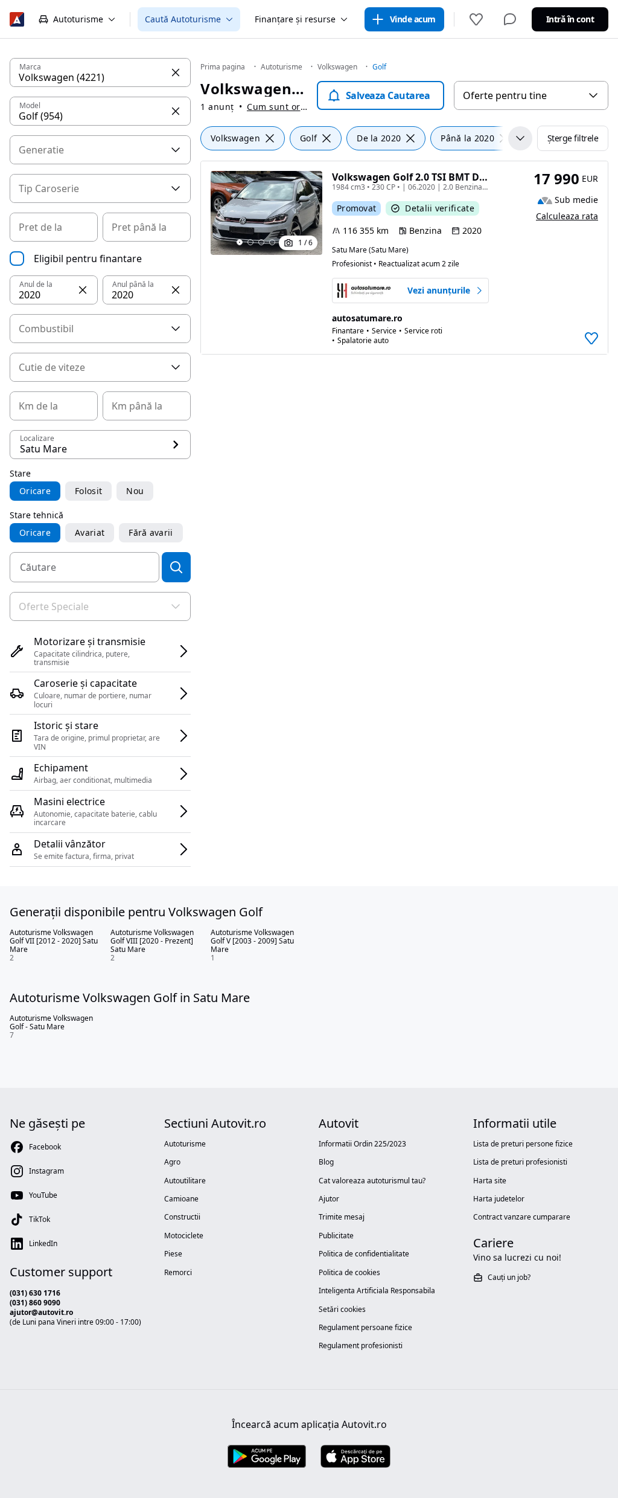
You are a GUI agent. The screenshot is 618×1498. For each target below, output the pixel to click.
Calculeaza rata (567, 216)
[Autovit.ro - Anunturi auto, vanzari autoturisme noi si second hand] (17, 19)
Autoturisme (281, 67)
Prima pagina (222, 67)
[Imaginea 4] (272, 242)
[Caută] (176, 567)
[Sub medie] (545, 200)
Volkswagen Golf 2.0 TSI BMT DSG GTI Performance (453, 177)
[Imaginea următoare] (307, 222)
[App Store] (355, 1457)
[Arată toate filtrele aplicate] (520, 138)
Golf (379, 67)
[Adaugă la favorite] (591, 338)
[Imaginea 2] (250, 242)
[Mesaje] (510, 19)
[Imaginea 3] (261, 242)
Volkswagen (337, 67)
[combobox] (531, 95)
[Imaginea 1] (240, 242)
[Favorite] (476, 19)
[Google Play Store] (267, 1457)
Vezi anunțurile (438, 290)
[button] (83, 289)
